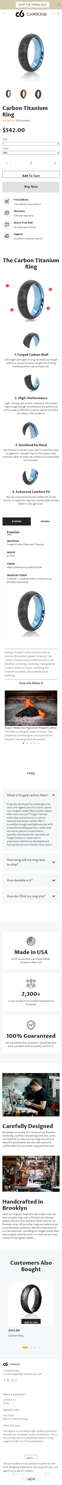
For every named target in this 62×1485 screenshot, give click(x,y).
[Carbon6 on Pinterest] (8, 1381)
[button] (23, 743)
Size (4, 139)
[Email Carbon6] (15, 1381)
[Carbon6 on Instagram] (11, 1381)
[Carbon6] (31, 13)
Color (5, 148)
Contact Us (9, 1399)
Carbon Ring (16, 1336)
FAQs (6, 1403)
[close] (58, 4)
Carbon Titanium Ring (25, 111)
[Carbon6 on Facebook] (4, 1381)
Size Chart (8, 1415)
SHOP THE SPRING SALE (32, 4)
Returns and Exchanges (15, 1419)
